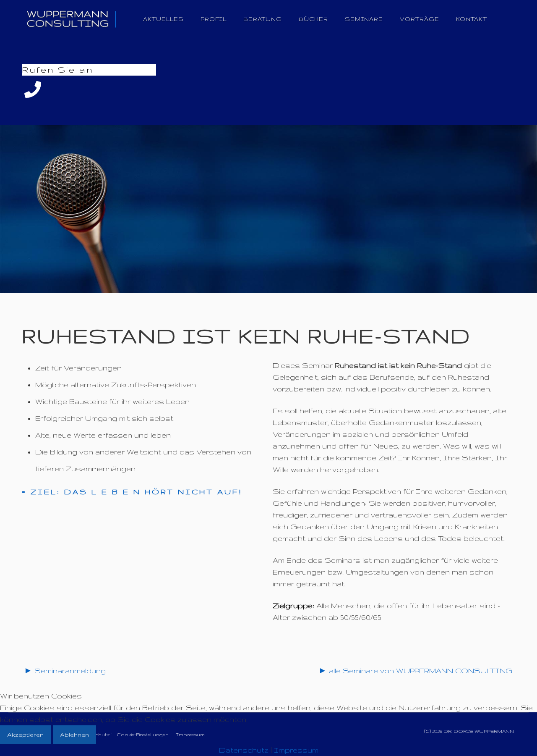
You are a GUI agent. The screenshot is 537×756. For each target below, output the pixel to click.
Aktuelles (163, 19)
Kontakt (471, 19)
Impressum (296, 750)
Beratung (262, 19)
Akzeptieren (25, 734)
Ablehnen (74, 734)
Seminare (364, 19)
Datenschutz (243, 750)
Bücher (313, 19)
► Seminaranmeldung (65, 671)
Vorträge (419, 19)
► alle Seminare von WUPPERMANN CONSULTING (415, 671)
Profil (214, 19)
